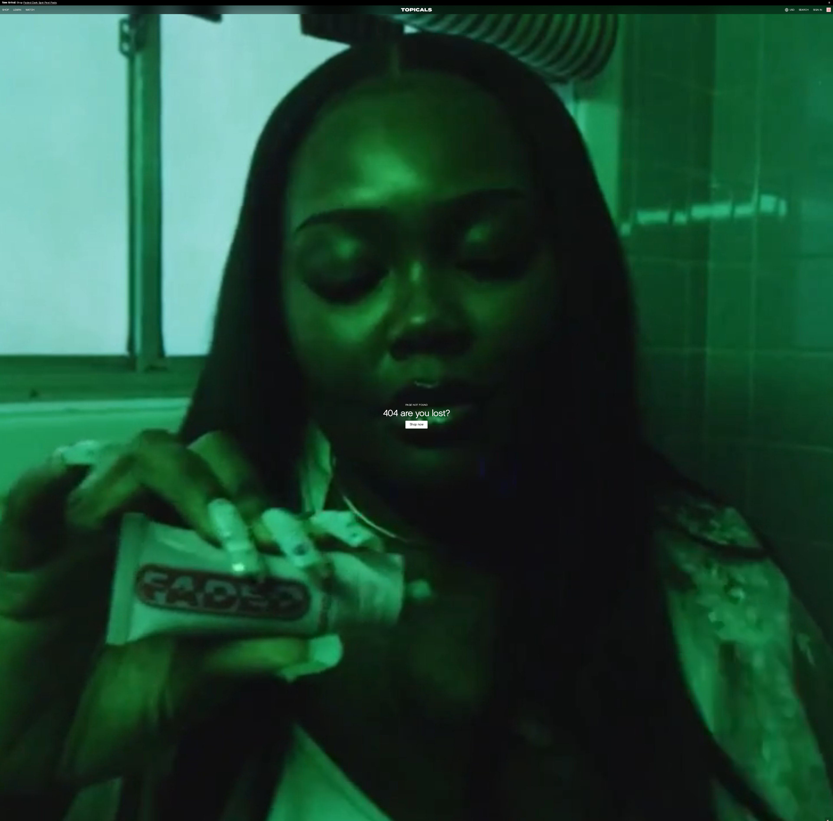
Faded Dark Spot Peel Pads (40, 2)
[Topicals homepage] (416, 10)
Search (804, 9)
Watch (30, 9)
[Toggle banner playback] (829, 2)
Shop (5, 9)
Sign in (817, 9)
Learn (17, 9)
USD (792, 9)
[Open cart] (828, 10)
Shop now (416, 424)
